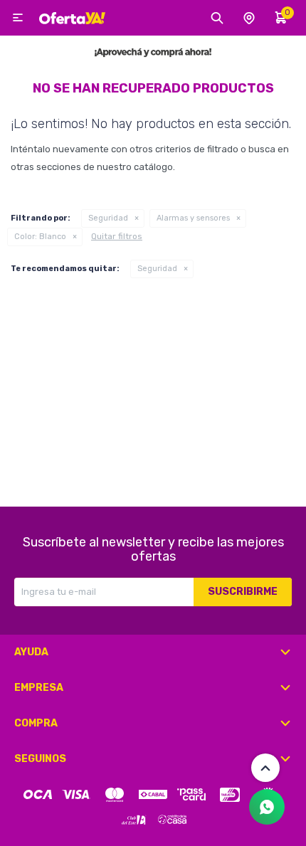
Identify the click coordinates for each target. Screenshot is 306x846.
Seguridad (108, 218)
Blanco (40, 236)
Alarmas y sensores (193, 218)
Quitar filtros (116, 236)
